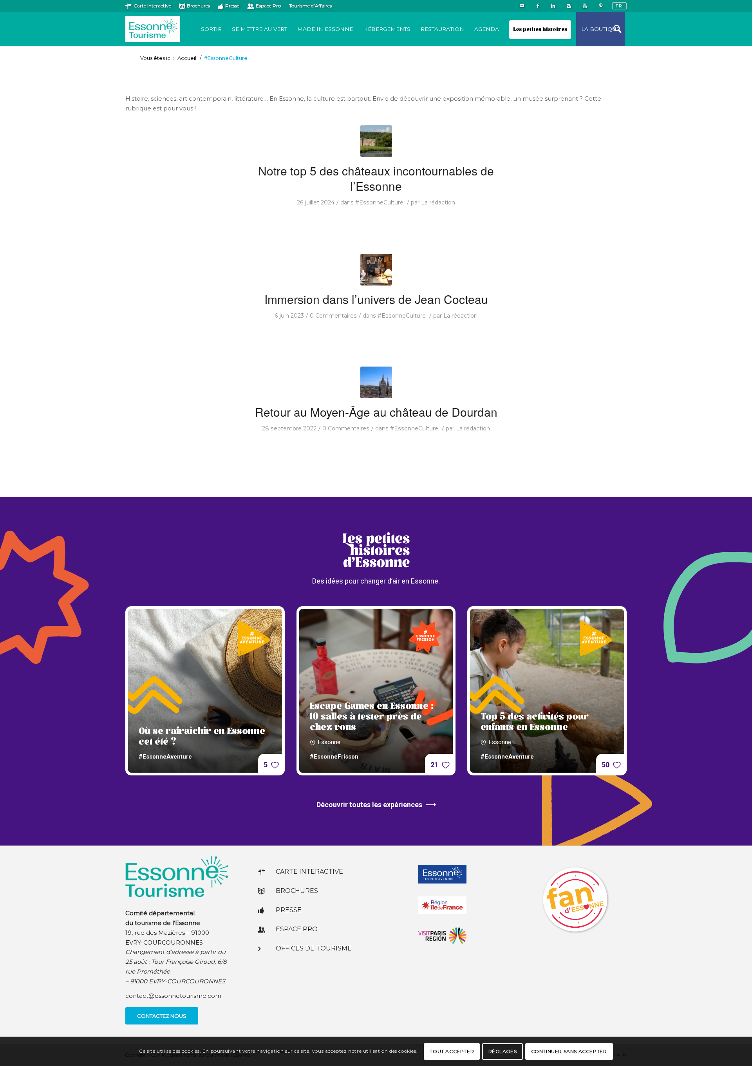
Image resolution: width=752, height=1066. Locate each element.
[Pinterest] (600, 6)
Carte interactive (152, 6)
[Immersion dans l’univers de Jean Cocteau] (376, 269)
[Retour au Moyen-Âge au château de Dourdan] (376, 382)
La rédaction (438, 202)
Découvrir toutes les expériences (369, 804)
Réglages (502, 1051)
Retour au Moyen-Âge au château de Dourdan (376, 411)
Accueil (186, 58)
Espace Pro (268, 6)
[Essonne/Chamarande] (376, 141)
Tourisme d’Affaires (310, 6)
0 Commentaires (333, 315)
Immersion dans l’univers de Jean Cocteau (376, 299)
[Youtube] (584, 6)
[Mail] (522, 6)
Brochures (198, 6)
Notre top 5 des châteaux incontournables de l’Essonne (376, 178)
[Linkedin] (553, 6)
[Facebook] (537, 6)
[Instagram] (569, 6)
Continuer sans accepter (569, 1051)
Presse (232, 6)
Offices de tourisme (314, 948)
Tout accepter (452, 1051)
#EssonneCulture (379, 202)
